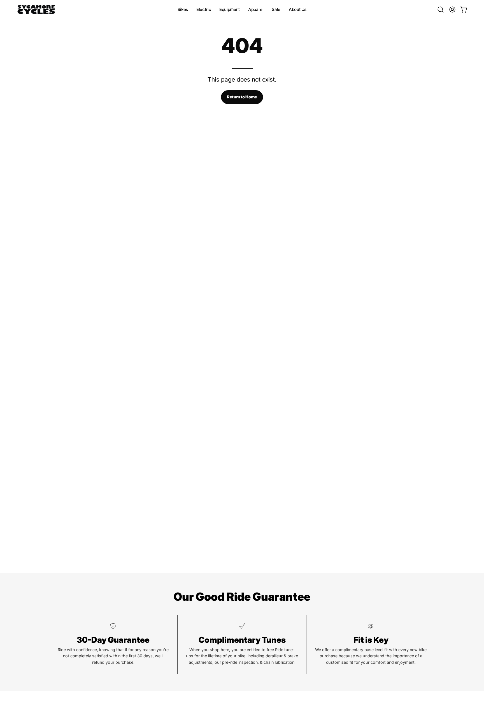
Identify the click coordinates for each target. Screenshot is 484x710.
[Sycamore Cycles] (36, 9)
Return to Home (242, 96)
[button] (440, 9)
